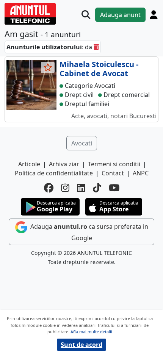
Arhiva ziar (64, 164)
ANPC (141, 173)
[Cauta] (86, 15)
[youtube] (114, 188)
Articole (29, 164)
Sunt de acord (81, 345)
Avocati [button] (81, 143)
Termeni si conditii (114, 164)
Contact (113, 173)
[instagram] (65, 188)
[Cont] (153, 15)
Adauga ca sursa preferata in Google (88, 232)
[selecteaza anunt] (48, 67)
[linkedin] (81, 188)
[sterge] (96, 47)
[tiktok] (97, 188)
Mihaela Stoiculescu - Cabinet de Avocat (99, 68)
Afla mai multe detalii (91, 331)
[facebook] (48, 188)
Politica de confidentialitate (54, 173)
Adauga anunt (120, 15)
